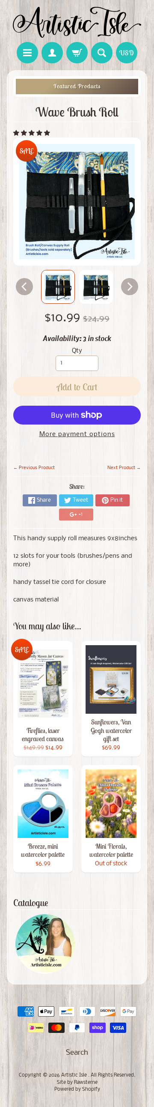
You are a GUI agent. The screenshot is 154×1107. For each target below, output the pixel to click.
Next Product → (124, 467)
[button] (32, 133)
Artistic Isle (74, 1075)
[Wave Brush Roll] (58, 287)
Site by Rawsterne (77, 1082)
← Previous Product (34, 467)
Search (77, 1053)
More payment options (77, 434)
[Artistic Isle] (77, 22)
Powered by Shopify (77, 1089)
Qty (77, 351)
